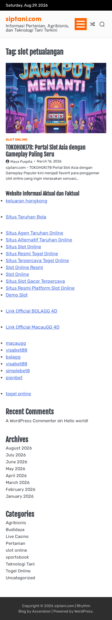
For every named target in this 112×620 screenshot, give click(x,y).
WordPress (83, 611)
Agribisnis (16, 522)
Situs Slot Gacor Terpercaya (35, 281)
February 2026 (20, 489)
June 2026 (16, 461)
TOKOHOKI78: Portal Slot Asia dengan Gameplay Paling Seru (46, 151)
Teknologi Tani (20, 564)
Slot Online (17, 274)
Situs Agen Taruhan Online (34, 233)
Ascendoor (41, 611)
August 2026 (19, 448)
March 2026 (18, 482)
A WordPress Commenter (31, 420)
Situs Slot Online (23, 246)
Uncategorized (20, 577)
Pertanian (15, 543)
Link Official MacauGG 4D (32, 327)
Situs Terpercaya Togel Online (37, 260)
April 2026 (16, 475)
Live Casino (17, 536)
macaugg (16, 343)
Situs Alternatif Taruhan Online (39, 240)
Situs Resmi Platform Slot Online (40, 288)
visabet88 (16, 350)
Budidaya (15, 529)
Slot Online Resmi (24, 267)
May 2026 (15, 468)
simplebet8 (18, 370)
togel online (18, 393)
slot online (16, 140)
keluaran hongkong (26, 201)
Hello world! (76, 420)
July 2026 (16, 455)
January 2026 (20, 496)
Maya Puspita (21, 162)
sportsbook (17, 557)
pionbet (14, 377)
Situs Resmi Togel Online (32, 253)
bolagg (13, 357)
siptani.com (24, 18)
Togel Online (18, 571)
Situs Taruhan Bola (26, 217)
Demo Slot (17, 295)
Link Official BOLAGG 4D (31, 311)
